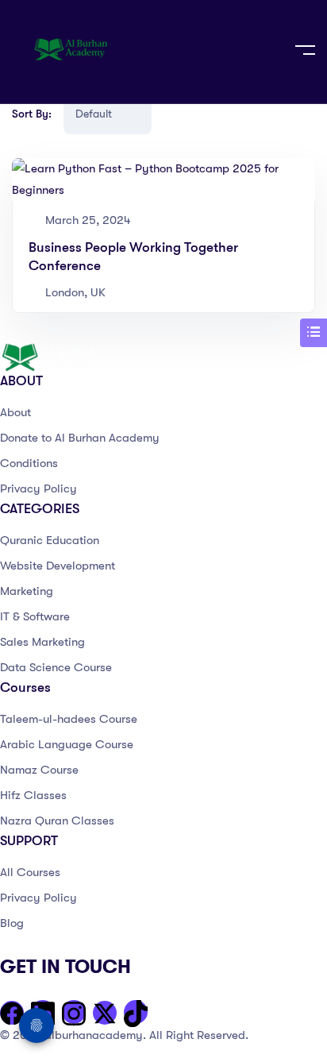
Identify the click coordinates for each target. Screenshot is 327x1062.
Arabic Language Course (66, 744)
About (15, 412)
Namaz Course (39, 770)
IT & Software (35, 616)
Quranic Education (49, 540)
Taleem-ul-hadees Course (68, 719)
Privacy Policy (38, 488)
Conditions (29, 463)
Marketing (26, 591)
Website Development (57, 565)
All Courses (30, 872)
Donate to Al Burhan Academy (80, 438)
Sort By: (32, 113)
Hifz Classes (33, 795)
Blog (12, 923)
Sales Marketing (42, 642)
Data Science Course (56, 667)
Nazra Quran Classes (57, 820)
